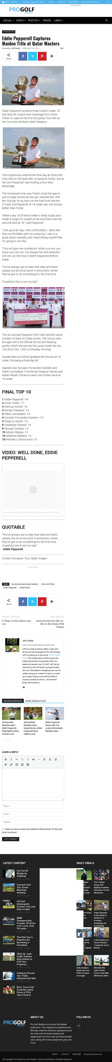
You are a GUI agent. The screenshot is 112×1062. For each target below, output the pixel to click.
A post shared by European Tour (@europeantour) (26, 512)
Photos (33, 20)
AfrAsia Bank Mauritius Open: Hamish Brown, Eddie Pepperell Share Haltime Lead (33, 728)
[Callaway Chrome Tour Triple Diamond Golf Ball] (9, 976)
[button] (106, 20)
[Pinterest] (42, 56)
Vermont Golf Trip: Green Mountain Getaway (24, 888)
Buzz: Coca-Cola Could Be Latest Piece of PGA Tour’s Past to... (25, 991)
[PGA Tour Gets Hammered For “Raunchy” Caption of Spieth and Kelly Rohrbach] (84, 932)
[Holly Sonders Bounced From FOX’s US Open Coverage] (84, 960)
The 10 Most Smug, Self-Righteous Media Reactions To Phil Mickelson (101, 887)
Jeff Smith (15, 48)
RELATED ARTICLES (13, 701)
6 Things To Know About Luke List (16, 622)
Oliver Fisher (25, 588)
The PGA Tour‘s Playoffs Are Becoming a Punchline (25, 941)
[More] (51, 56)
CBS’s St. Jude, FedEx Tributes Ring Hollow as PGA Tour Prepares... (24, 959)
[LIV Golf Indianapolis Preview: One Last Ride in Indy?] (9, 904)
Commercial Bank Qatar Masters (24, 584)
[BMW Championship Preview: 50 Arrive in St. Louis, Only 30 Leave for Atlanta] (9, 921)
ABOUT (52, 2)
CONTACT (61, 2)
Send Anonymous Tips (90, 2)
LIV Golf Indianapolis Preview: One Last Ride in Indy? (26, 905)
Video (19, 20)
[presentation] (5, 759)
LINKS (57, 20)
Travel (47, 20)
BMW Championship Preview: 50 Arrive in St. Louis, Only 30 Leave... (26, 923)
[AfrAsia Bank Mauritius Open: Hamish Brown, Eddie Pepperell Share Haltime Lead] (33, 713)
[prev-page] (4, 740)
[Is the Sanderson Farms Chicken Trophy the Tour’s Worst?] (101, 932)
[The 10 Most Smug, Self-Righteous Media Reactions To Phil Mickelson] (101, 875)
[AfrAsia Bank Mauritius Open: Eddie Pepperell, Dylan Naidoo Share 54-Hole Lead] (11, 713)
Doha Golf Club (47, 584)
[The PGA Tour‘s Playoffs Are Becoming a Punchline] (9, 940)
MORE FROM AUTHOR (36, 701)
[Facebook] (108, 2)
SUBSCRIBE (73, 2)
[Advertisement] (76, 10)
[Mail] (24, 687)
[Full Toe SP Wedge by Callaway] (9, 874)
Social (7, 20)
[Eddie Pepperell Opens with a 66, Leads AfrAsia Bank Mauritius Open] (54, 713)
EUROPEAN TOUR (8, 31)
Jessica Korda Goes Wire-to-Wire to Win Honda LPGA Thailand (50, 624)
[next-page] (8, 740)
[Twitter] (32, 56)
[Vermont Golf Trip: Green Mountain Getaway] (9, 887)
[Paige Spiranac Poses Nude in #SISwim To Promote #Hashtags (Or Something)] (101, 905)
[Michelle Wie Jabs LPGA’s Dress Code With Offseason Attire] (101, 960)
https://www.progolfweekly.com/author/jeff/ (38, 645)
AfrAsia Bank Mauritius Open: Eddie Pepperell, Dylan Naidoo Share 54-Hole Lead (10, 728)
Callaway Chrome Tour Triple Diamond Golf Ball (26, 976)
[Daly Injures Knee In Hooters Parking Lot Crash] (84, 905)
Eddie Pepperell (9, 588)
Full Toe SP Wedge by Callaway (22, 873)
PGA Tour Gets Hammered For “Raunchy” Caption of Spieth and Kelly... (83, 945)
